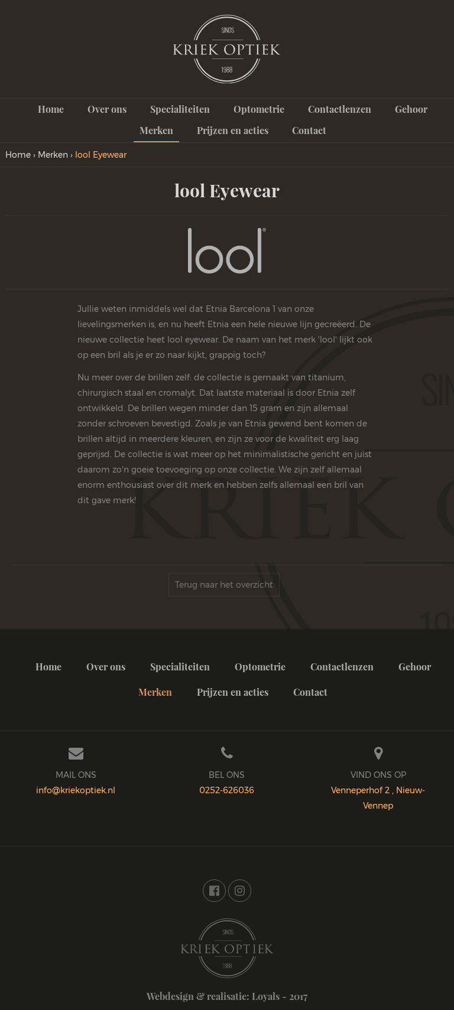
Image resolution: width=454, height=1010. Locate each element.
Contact (309, 130)
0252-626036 (226, 790)
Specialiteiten (180, 109)
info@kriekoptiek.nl (75, 790)
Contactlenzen (339, 109)
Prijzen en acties (232, 130)
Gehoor (411, 109)
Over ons (107, 109)
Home (51, 109)
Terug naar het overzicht (224, 584)
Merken (156, 130)
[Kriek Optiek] (227, 947)
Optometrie (259, 109)
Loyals (266, 996)
